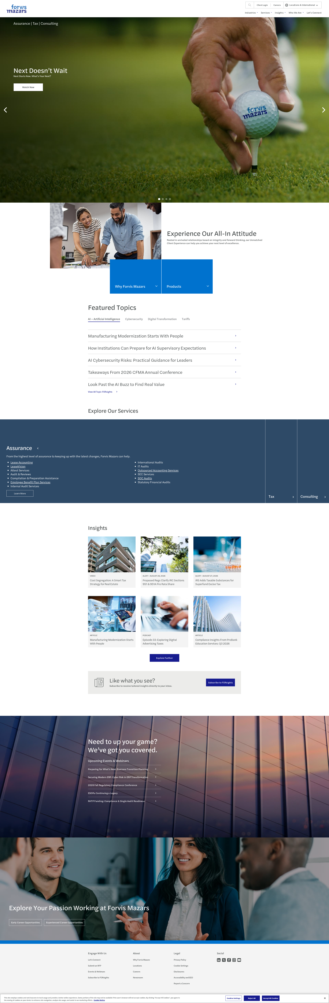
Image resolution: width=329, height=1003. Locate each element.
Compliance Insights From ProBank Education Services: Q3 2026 (216, 641)
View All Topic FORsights (100, 391)
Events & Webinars (96, 971)
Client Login (262, 4)
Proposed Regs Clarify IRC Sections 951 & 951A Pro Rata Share (163, 582)
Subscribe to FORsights (220, 682)
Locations (137, 965)
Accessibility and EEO (183, 977)
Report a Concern (182, 983)
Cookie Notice (99, 1000)
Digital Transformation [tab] (162, 319)
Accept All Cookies (270, 998)
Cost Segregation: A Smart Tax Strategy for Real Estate (108, 582)
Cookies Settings (233, 998)
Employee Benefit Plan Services (30, 482)
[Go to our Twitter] (224, 960)
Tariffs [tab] (186, 319)
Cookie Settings (181, 965)
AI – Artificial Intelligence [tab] (104, 319)
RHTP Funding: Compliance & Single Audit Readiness (116, 801)
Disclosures (179, 971)
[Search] (249, 5)
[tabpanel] (164, 362)
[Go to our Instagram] (234, 960)
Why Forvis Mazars (141, 959)
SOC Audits (145, 478)
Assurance (19, 447)
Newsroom (138, 977)
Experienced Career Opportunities (64, 922)
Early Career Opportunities (25, 922)
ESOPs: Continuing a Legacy (103, 793)
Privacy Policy (180, 959)
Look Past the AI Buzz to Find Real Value (126, 384)
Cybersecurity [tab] (134, 319)
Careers (277, 4)
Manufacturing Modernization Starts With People (135, 336)
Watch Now (28, 87)
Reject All (252, 998)
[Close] (325, 998)
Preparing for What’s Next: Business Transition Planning (118, 769)
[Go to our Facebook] (229, 960)
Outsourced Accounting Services (158, 470)
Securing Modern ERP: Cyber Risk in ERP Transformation (118, 777)
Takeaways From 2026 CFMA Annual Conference (135, 372)
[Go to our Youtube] (239, 960)
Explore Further (164, 657)
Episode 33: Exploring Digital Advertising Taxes (160, 641)
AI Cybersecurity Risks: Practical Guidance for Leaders (140, 360)
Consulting (309, 496)
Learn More (20, 493)
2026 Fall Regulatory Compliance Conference (112, 785)
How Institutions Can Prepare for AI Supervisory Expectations (147, 348)
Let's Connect (94, 959)
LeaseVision (18, 466)
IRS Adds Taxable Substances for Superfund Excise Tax (214, 582)
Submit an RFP (94, 965)
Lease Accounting (22, 462)
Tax (271, 496)
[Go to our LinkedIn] (219, 960)
